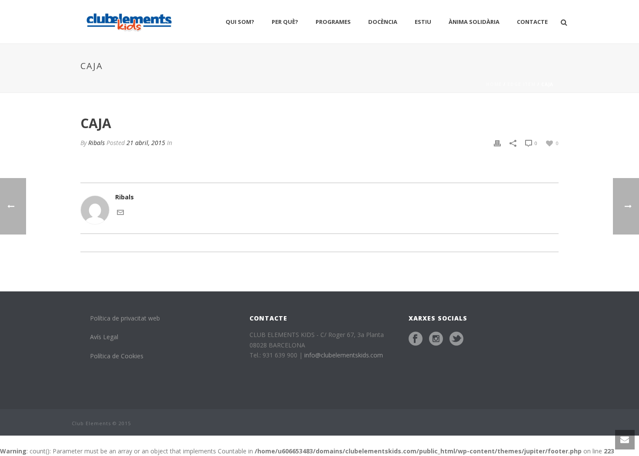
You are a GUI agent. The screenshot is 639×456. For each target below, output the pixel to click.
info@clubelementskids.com (343, 355)
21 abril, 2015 (145, 143)
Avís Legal (104, 337)
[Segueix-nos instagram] (436, 339)
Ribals (96, 143)
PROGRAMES (333, 22)
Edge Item (521, 84)
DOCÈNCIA (382, 22)
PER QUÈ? (285, 22)
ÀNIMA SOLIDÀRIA (474, 22)
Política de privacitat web (125, 318)
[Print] (497, 143)
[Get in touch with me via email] (120, 211)
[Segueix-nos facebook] (416, 339)
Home (494, 84)
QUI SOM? (240, 22)
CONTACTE (532, 22)
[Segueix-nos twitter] (456, 339)
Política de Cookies (116, 356)
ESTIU (423, 22)
